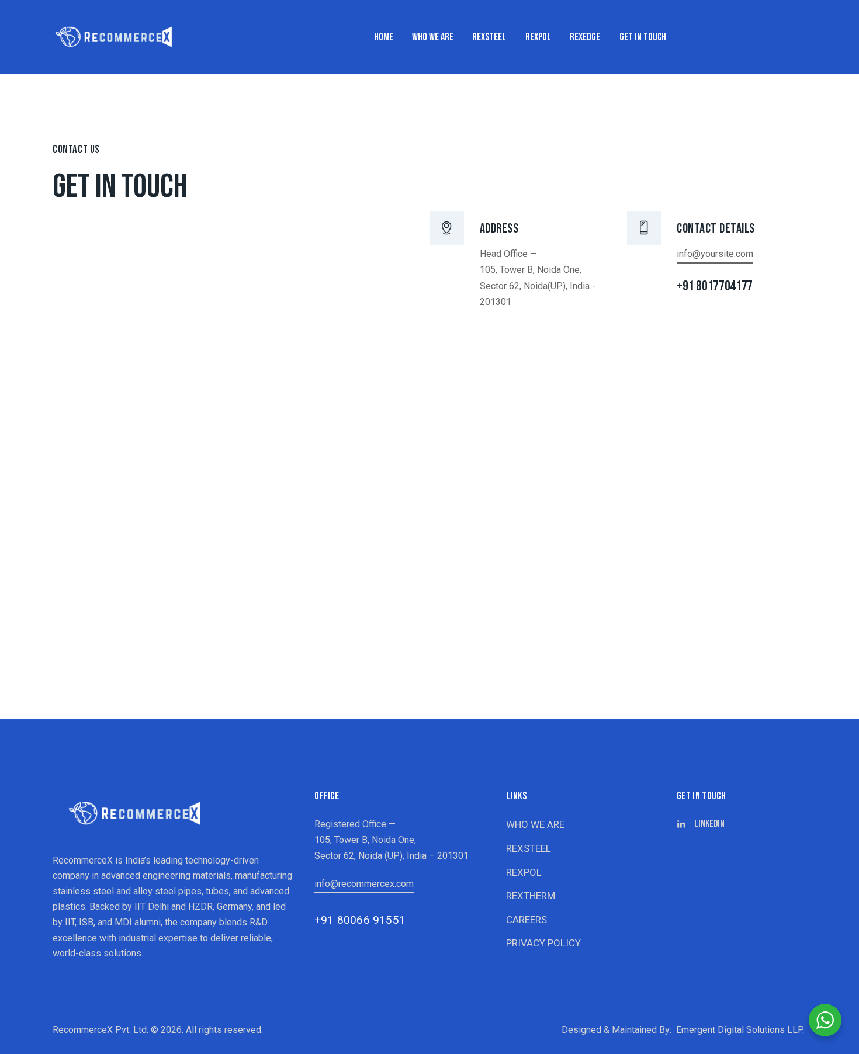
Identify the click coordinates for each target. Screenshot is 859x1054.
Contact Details (716, 229)
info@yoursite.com (715, 253)
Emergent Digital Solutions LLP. (740, 1029)
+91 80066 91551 (360, 920)
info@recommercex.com (364, 883)
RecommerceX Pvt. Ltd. (100, 1029)
